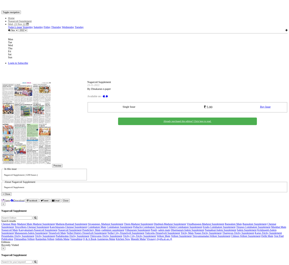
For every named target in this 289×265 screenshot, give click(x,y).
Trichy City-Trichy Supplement (139, 236)
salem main (164, 230)
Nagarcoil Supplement (70, 230)
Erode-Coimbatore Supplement (219, 227)
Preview (57, 165)
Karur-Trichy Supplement (268, 233)
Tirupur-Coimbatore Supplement (253, 227)
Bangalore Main (233, 224)
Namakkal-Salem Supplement (220, 230)
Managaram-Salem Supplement (31, 233)
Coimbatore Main (97, 227)
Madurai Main (25, 224)
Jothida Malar (62, 239)
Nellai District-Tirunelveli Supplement (87, 233)
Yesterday (28, 27)
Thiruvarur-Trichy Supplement (106, 236)
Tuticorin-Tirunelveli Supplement (162, 233)
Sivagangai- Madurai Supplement (105, 224)
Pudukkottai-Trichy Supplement (72, 236)
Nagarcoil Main (9, 230)
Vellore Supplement (181, 236)
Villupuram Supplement (137, 230)
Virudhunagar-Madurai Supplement (205, 224)
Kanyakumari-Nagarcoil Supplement (38, 230)
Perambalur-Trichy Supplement (17, 236)
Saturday (38, 27)
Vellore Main (163, 236)
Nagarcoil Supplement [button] (20, 21)
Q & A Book (90, 239)
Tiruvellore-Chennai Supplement (32, 227)
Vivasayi (151, 239)
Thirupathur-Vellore (24, 239)
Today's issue (15, 27)
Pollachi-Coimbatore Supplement (150, 227)
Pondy (154, 230)
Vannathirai (76, 239)
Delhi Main (267, 236)
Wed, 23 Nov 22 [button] (17, 24)
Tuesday (79, 27)
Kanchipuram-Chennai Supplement (68, 227)
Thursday (56, 27)
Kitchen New (123, 239)
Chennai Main (8, 224)
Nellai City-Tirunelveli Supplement (125, 233)
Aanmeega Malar (106, 239)
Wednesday (68, 27)
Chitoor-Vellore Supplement (246, 236)
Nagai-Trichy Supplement (208, 233)
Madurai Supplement (44, 224)
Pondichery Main (91, 230)
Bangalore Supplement (255, 224)
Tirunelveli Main (57, 233)
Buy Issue (265, 106)
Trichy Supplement (45, 236)
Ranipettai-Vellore (45, 239)
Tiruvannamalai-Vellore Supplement (211, 236)
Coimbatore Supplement (119, 227)
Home (11, 18)
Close (65, 200)
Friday (47, 27)
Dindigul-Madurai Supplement (170, 224)
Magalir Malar (138, 239)
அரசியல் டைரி (164, 239)
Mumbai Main (278, 227)
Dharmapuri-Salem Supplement (187, 230)
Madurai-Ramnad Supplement (71, 224)
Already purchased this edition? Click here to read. (187, 121)
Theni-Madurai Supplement (138, 224)
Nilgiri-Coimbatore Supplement (185, 227)
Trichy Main (187, 233)
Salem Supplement (247, 230)
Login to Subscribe (18, 63)
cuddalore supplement (112, 230)
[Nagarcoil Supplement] (144, 5)
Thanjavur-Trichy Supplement (238, 233)
